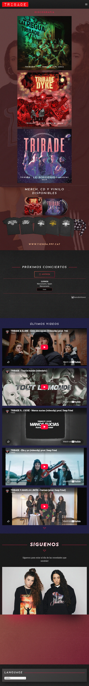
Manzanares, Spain (44, 284)
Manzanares (44, 286)
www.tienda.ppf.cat (44, 244)
